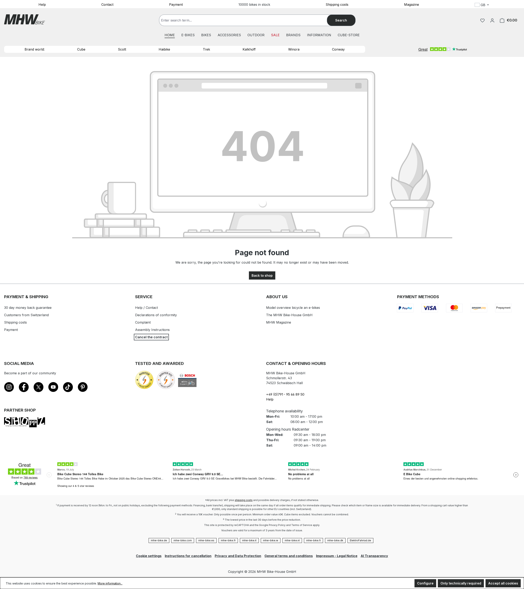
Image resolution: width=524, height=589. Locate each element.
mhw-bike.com (183, 540)
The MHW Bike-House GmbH (289, 315)
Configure (425, 583)
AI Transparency (374, 556)
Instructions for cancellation (188, 556)
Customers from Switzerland (26, 315)
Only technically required (460, 583)
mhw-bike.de (159, 540)
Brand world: (35, 49)
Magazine (411, 4)
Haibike (164, 49)
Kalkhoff (249, 49)
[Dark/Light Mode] (509, 5)
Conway (338, 49)
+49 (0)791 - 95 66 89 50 (285, 394)
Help (42, 4)
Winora (293, 49)
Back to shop (262, 275)
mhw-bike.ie (270, 540)
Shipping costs (337, 4)
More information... (110, 583)
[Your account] (492, 20)
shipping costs (244, 500)
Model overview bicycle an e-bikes (293, 308)
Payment (176, 4)
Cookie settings (148, 556)
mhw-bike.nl (292, 540)
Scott (122, 49)
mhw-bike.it (249, 540)
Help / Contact (146, 308)
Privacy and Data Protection (238, 556)
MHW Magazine (278, 322)
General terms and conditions (288, 556)
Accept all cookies (503, 583)
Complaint (143, 322)
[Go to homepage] (24, 19)
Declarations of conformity (156, 315)
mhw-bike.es (206, 540)
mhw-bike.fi (313, 540)
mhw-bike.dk (335, 540)
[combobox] (247, 20)
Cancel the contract (151, 337)
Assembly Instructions (152, 330)
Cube (81, 49)
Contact (107, 4)
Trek (206, 49)
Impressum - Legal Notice (336, 556)
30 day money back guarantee (28, 308)
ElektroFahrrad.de (360, 540)
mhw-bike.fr (228, 540)
